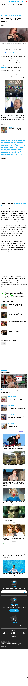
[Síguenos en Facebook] (4, 633)
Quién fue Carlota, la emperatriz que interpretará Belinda (17, 313)
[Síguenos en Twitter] (7, 633)
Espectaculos (12, 15)
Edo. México (13, 4)
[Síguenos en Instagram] (11, 633)
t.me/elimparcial (14, 623)
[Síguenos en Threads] (21, 633)
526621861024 (14, 605)
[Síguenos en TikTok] (17, 633)
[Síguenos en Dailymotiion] (24, 633)
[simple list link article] (14, 381)
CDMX (8, 4)
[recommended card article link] (4, 130)
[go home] (14, 642)
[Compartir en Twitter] (8, 52)
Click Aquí (14, 610)
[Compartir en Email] (14, 52)
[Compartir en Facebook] (5, 52)
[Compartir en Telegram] (11, 52)
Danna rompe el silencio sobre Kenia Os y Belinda (17, 331)
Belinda (19, 15)
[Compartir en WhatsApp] (2, 52)
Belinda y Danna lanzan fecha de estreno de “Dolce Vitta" (16, 305)
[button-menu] (2, 1)
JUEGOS (3, 4)
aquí (10, 297)
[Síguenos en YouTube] (14, 633)
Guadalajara (20, 4)
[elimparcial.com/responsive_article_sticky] (27, 677)
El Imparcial (4, 15)
